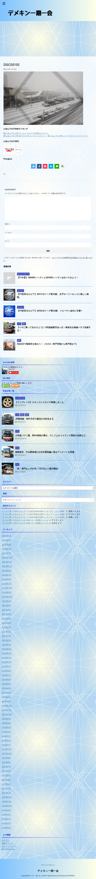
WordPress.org (8, 849)
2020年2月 (6, 662)
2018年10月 (7, 714)
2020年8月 (6, 640)
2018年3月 (6, 736)
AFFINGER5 (70, 876)
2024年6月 (6, 579)
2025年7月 (6, 540)
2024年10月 (7, 566)
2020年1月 (6, 666)
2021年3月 (6, 627)
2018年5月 (6, 727)
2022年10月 (7, 597)
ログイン (5, 840)
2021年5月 (6, 618)
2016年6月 (6, 823)
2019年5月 (6, 684)
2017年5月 (6, 775)
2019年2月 (6, 697)
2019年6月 (6, 679)
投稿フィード (7, 843)
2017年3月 (6, 784)
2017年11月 (6, 749)
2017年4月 (6, 780)
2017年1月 (6, 793)
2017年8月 (6, 762)
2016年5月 (6, 827)
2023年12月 (7, 588)
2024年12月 (7, 557)
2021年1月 (6, 636)
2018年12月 (7, 705)
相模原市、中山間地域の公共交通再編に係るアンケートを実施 (44, 452)
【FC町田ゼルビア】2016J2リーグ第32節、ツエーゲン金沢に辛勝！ (50, 310)
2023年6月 (6, 592)
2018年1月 (6, 745)
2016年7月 (6, 819)
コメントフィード (9, 846)
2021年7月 (6, 610)
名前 (7, 224)
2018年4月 (6, 732)
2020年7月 (6, 645)
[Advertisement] (48, 38)
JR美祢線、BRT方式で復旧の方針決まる (34, 419)
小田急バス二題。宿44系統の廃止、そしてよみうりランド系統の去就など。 (51, 435)
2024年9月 (6, 570)
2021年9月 (6, 605)
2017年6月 (6, 771)
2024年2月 (6, 584)
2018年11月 (6, 710)
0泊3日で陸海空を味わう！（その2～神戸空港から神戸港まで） (47, 344)
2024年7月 (6, 575)
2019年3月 (6, 692)
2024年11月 (7, 562)
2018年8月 (6, 723)
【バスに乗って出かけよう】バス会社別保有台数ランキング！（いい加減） (33, 511)
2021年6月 (6, 614)
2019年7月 (6, 675)
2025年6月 (6, 544)
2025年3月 (6, 549)
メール (8, 232)
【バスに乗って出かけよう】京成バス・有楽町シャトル (25, 520)
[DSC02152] (51, 166)
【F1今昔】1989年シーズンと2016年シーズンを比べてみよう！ (47, 277)
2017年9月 (6, 758)
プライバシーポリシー (48, 865)
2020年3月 (6, 658)
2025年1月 (6, 553)
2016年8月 (6, 814)
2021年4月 (6, 623)
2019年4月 (6, 688)
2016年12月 (7, 797)
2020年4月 (6, 653)
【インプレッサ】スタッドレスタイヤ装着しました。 (40, 402)
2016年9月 (6, 810)
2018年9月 (6, 719)
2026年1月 (6, 536)
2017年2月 (6, 788)
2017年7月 (6, 766)
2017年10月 (7, 753)
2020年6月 (6, 649)
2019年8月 (6, 671)
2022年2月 (6, 601)
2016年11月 (6, 801)
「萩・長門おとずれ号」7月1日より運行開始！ (37, 468)
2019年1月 (6, 701)
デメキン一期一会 (48, 870)
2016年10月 (7, 806)
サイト (7, 241)
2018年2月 (6, 740)
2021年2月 (6, 631)
